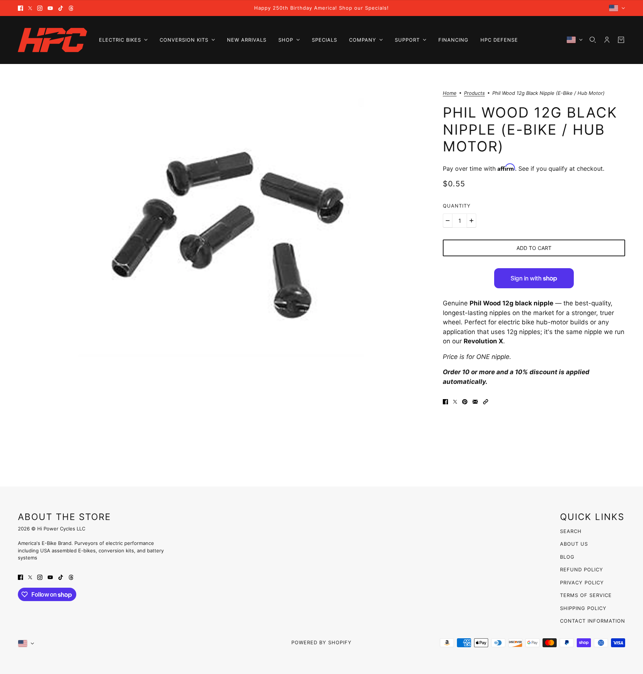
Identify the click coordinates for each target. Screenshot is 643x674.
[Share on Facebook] (445, 402)
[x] (30, 8)
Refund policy (581, 569)
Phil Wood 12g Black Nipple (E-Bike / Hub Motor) (530, 129)
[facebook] (20, 8)
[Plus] (471, 221)
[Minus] (447, 221)
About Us (574, 544)
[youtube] (50, 8)
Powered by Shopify (321, 642)
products (474, 93)
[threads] (71, 8)
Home (450, 93)
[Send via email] (475, 402)
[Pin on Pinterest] (464, 402)
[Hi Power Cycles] (52, 40)
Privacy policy (582, 582)
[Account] (607, 40)
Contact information (592, 621)
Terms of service (586, 595)
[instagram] (39, 8)
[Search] (593, 40)
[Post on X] (455, 402)
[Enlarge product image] (224, 228)
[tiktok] (60, 8)
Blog (567, 557)
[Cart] (621, 40)
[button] (485, 402)
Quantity (457, 206)
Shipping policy (583, 608)
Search (571, 531)
